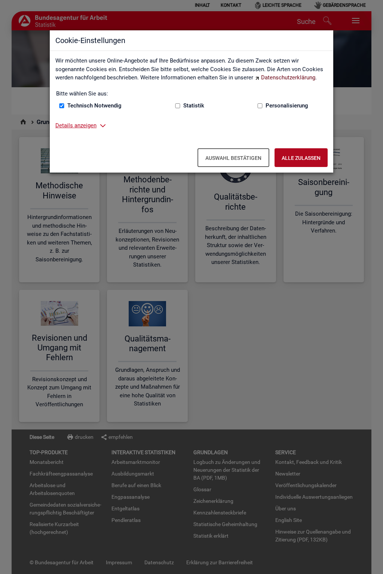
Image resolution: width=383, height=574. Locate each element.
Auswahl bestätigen (233, 158)
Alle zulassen (301, 158)
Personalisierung (287, 105)
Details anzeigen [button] (75, 125)
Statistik (193, 105)
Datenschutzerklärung (288, 77)
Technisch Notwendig (94, 105)
